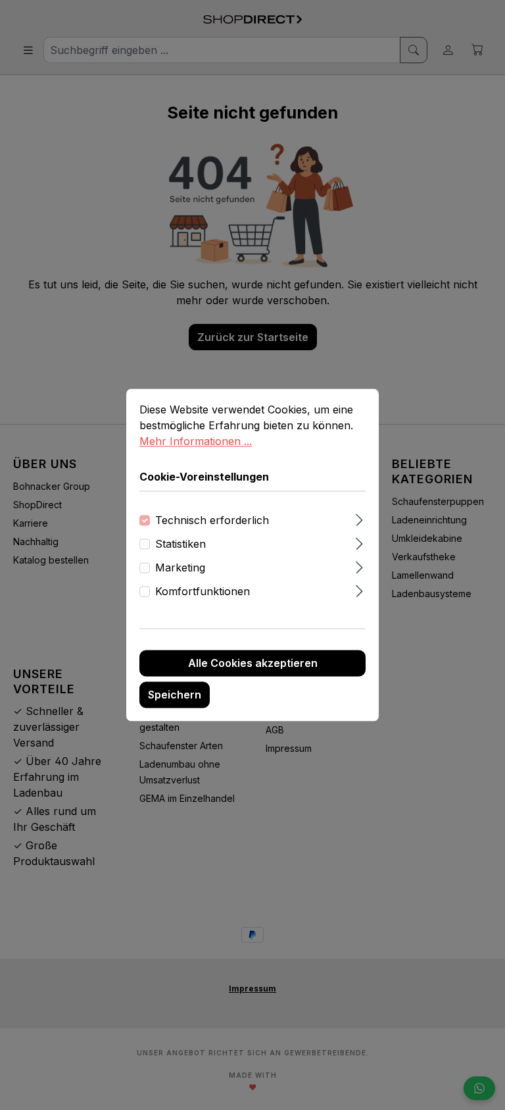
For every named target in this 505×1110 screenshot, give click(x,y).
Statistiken (180, 544)
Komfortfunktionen (202, 591)
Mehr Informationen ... (195, 441)
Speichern (174, 695)
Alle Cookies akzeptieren (253, 663)
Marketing (180, 568)
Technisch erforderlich (212, 520)
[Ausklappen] (359, 518)
